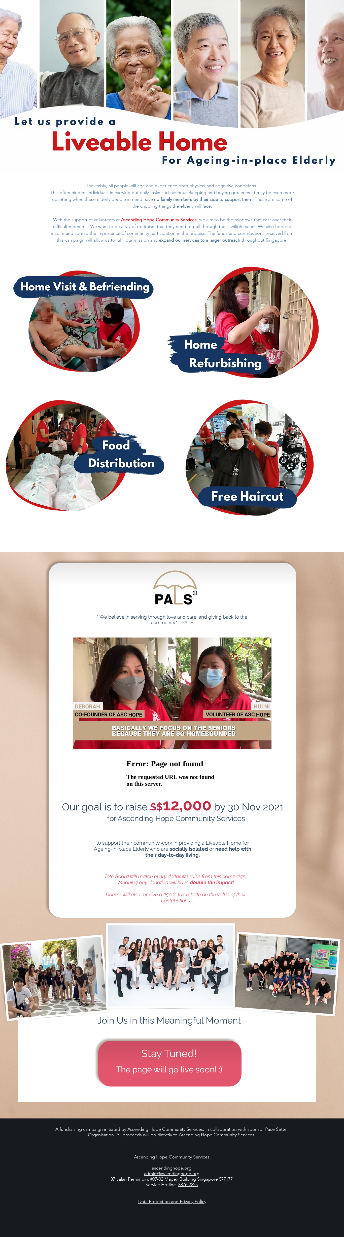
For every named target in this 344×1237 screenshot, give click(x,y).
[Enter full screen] (264, 742)
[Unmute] (88, 742)
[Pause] (79, 742)
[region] (83, 325)
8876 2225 (188, 1184)
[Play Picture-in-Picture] (256, 742)
